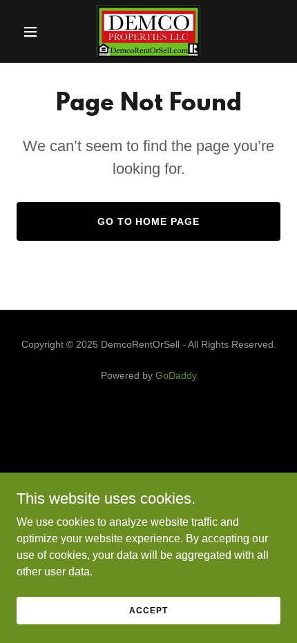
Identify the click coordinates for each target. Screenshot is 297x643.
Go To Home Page (148, 221)
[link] (149, 31)
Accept (148, 610)
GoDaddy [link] (176, 375)
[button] (36, 32)
